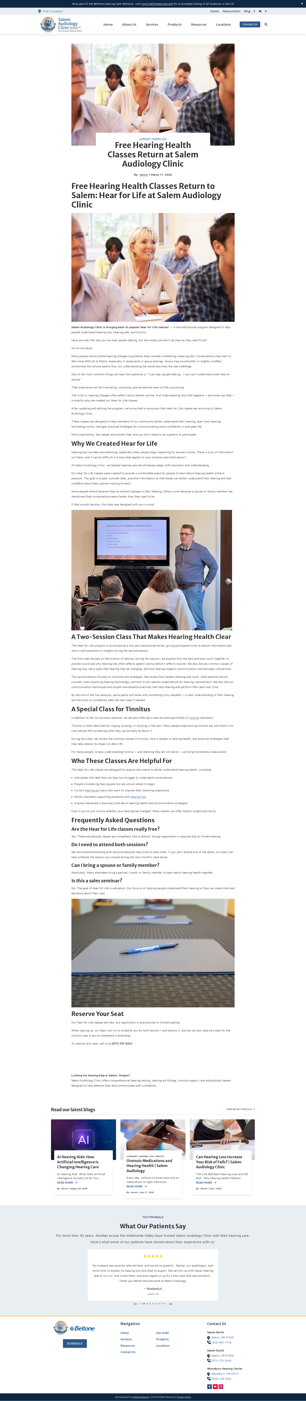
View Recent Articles (239, 1109)
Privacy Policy (184, 1397)
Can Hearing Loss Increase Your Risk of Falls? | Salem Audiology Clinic (219, 1162)
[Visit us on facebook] (254, 11)
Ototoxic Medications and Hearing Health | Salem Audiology (149, 1166)
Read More (65, 1182)
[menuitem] (215, 11)
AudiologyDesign (140, 1397)
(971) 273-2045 (221, 1360)
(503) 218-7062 (221, 1378)
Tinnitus (159, 1156)
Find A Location (53, 11)
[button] (136, 1304)
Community (145, 138)
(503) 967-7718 (221, 1342)
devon (144, 174)
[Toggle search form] (266, 24)
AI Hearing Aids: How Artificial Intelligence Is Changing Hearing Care (78, 1162)
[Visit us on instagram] (266, 11)
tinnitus (194, 717)
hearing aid (92, 790)
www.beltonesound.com (157, 3)
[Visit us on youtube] (260, 11)
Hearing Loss (159, 138)
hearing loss (138, 796)
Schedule (75, 1343)
